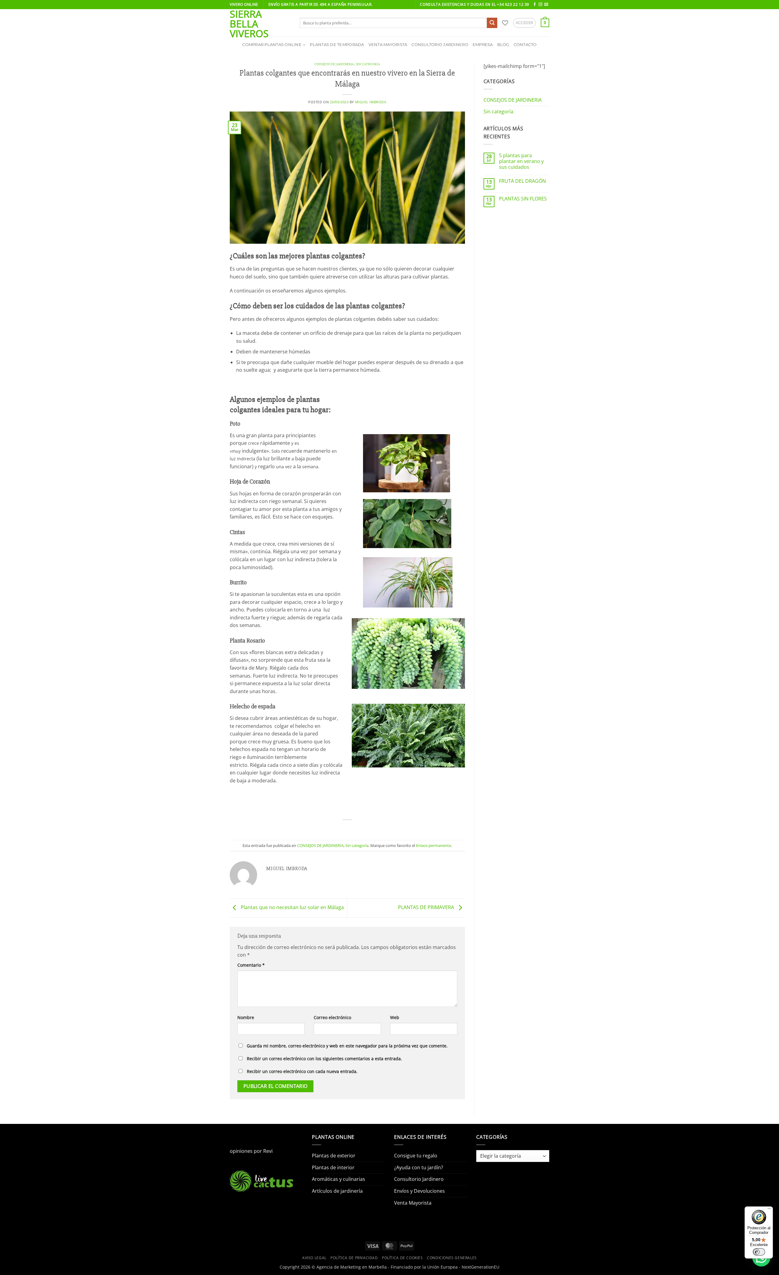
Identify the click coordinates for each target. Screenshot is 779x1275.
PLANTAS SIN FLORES (523, 199)
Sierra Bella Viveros (249, 23)
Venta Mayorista (388, 44)
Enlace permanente (433, 845)
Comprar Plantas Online (272, 44)
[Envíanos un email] (546, 4)
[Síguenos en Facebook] (534, 4)
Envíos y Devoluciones (419, 1191)
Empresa (483, 44)
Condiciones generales (452, 1257)
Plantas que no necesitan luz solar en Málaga (291, 907)
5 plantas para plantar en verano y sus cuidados (521, 161)
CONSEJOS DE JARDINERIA (334, 64)
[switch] (759, 1252)
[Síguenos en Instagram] (540, 4)
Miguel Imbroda (370, 102)
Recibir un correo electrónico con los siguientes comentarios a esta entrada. (324, 1058)
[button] (524, 23)
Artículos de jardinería (337, 1191)
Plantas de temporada (337, 44)
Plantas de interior (333, 1167)
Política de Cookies (402, 1257)
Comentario (251, 965)
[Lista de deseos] (505, 23)
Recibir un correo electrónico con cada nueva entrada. (302, 1071)
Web (394, 1017)
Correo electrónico (332, 1017)
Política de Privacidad (354, 1257)
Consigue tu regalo (415, 1155)
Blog (503, 44)
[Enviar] (492, 23)
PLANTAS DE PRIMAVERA (426, 907)
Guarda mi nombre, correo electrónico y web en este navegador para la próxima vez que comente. (347, 1046)
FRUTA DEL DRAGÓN (522, 181)
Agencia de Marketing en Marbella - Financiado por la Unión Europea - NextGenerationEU (407, 1267)
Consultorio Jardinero (439, 44)
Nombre (245, 1017)
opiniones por (251, 1151)
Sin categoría (368, 64)
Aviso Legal (314, 1257)
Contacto (525, 44)
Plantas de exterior (333, 1155)
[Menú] (769, 1210)
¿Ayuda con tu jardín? (418, 1167)
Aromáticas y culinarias (338, 1179)
